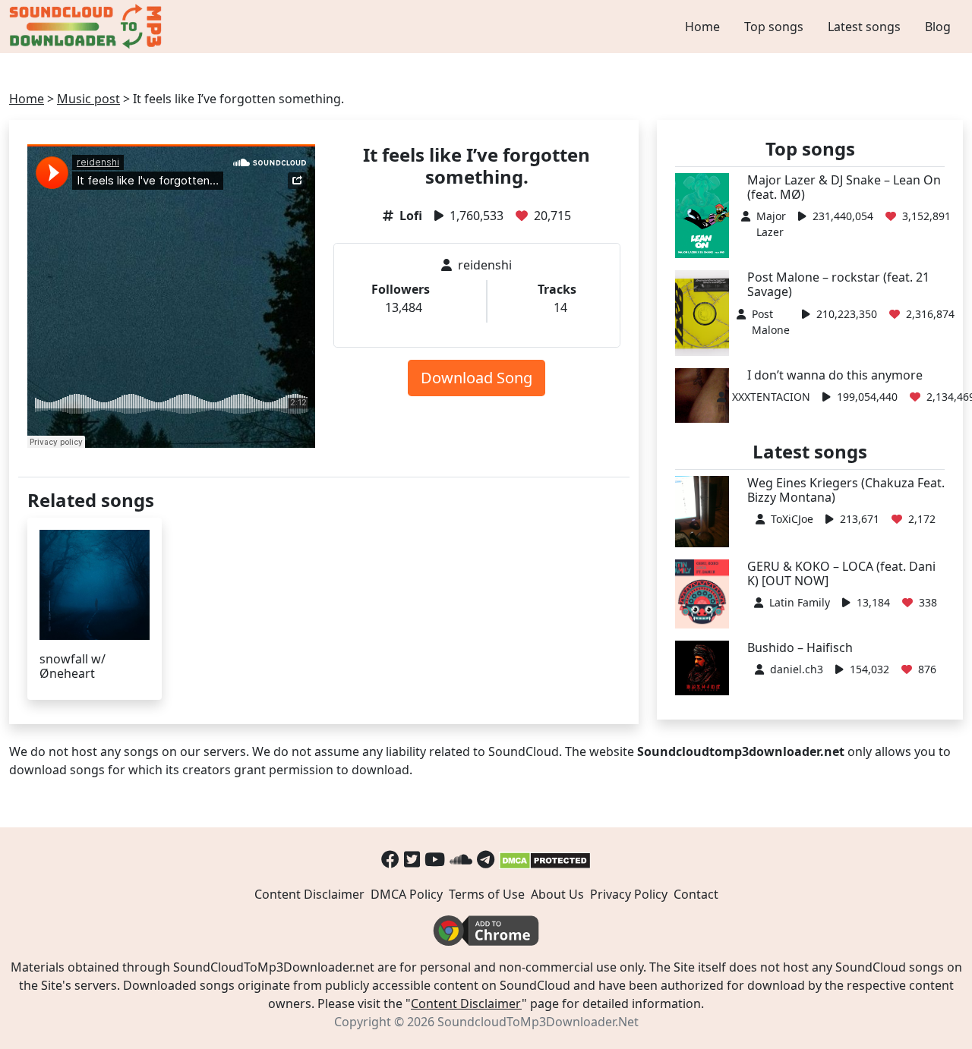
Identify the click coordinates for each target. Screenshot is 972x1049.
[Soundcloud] (461, 858)
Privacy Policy (628, 894)
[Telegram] (485, 858)
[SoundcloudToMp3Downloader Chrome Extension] (486, 929)
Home (702, 26)
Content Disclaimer (309, 894)
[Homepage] (87, 26)
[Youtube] (434, 858)
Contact (696, 894)
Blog (938, 26)
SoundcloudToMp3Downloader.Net (538, 1021)
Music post (88, 98)
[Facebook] (390, 858)
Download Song (476, 377)
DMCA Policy (407, 894)
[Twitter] (412, 858)
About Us (557, 894)
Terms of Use (487, 894)
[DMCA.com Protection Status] (545, 858)
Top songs (773, 26)
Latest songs (864, 26)
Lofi (410, 215)
